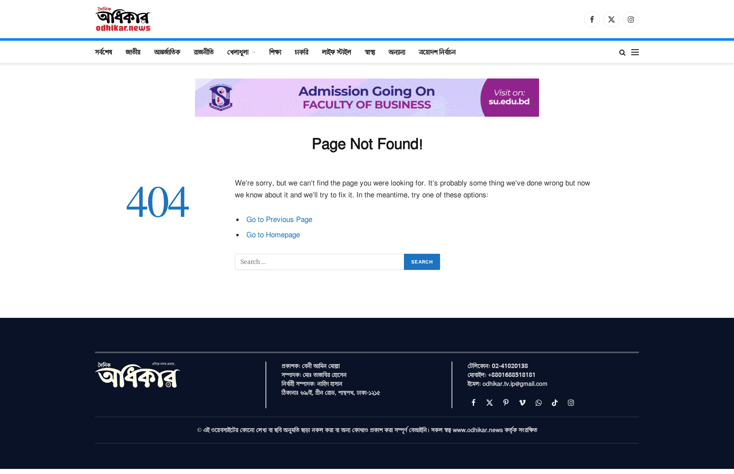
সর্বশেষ (103, 51)
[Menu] (635, 52)
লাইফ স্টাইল (336, 51)
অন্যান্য (397, 51)
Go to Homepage (273, 235)
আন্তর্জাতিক (167, 51)
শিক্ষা (275, 51)
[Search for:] (320, 262)
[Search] (622, 52)
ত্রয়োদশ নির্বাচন (437, 51)
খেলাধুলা (237, 51)
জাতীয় (133, 51)
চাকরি (301, 51)
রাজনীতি (204, 51)
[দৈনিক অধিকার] (123, 19)
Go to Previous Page (279, 219)
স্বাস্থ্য (370, 51)
